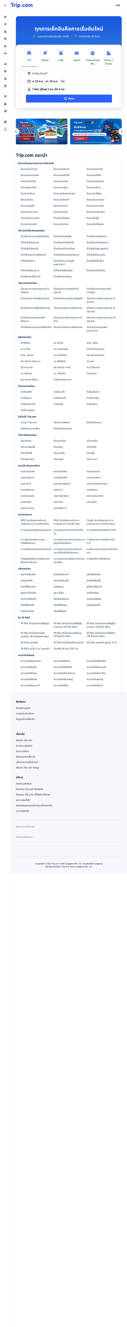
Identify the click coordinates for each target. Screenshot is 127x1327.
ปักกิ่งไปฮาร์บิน (27, 611)
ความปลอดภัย (22, 811)
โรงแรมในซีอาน (94, 187)
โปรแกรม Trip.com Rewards (29, 789)
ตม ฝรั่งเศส (26, 373)
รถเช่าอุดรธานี (93, 471)
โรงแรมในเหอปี (60, 212)
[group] (51, 36)
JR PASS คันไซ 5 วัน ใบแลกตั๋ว (35, 648)
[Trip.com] (22, 5)
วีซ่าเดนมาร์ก (27, 367)
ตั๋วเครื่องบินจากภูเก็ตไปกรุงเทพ (35, 308)
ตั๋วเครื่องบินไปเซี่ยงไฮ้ (64, 242)
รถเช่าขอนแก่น (27, 496)
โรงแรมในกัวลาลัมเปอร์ (64, 193)
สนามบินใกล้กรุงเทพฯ (31, 661)
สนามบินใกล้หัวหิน (29, 679)
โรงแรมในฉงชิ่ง (61, 181)
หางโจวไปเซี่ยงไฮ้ (28, 599)
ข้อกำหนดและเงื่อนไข (25, 756)
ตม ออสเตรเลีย (61, 349)
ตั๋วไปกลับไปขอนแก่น (96, 254)
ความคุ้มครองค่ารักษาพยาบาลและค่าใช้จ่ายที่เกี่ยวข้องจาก (68, 551)
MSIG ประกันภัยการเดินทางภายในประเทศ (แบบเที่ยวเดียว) (35, 522)
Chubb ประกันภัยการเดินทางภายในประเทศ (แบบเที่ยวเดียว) (101, 522)
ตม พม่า (90, 361)
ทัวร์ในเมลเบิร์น (28, 410)
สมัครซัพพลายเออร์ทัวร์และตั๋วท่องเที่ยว (34, 805)
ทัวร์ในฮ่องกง (93, 392)
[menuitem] (5, 17)
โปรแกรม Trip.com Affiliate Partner (33, 794)
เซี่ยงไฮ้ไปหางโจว (28, 586)
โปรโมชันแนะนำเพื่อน (30, 428)
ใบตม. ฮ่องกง (27, 355)
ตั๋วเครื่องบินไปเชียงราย (97, 242)
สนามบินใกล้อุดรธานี (30, 685)
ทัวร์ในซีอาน (92, 404)
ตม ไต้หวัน (58, 343)
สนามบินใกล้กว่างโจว (96, 673)
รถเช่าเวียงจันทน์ (61, 496)
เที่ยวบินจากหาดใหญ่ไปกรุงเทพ (35, 298)
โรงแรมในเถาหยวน (29, 212)
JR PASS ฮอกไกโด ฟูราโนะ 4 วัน (102, 642)
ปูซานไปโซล (59, 592)
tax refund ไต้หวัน (29, 379)
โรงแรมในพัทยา (28, 193)
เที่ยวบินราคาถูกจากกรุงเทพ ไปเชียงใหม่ (35, 290)
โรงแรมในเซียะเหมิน (96, 212)
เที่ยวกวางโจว (60, 440)
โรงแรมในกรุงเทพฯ (30, 175)
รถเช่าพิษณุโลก (61, 477)
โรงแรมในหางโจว (29, 187)
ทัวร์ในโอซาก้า (60, 398)
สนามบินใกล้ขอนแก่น (96, 667)
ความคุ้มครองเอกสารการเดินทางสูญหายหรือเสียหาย (69, 541)
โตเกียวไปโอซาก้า (61, 574)
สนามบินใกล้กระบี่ (95, 685)
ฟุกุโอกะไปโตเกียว (28, 592)
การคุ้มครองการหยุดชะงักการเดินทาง (102, 551)
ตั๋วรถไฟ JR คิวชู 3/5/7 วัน (66, 648)
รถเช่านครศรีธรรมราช (97, 483)
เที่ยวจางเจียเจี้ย (28, 447)
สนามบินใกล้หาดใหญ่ (63, 679)
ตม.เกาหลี (25, 349)
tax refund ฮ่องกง (96, 355)
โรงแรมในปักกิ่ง (94, 175)
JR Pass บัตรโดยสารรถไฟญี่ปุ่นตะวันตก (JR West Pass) (101, 625)
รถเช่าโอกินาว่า (60, 508)
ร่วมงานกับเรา (22, 751)
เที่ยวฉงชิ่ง (59, 459)
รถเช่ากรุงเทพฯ (28, 471)
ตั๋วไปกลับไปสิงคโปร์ (30, 248)
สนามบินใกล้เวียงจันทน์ (64, 673)
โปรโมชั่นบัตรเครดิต (63, 428)
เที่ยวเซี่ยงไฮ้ (26, 453)
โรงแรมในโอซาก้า (61, 199)
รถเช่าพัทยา (92, 489)
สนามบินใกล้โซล (61, 685)
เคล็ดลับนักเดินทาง (62, 379)
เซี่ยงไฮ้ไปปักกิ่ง (94, 574)
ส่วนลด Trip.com (29, 422)
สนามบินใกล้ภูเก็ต (29, 667)
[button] (5, 5)
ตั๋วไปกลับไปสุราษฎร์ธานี (97, 248)
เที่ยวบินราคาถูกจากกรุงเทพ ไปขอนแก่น (101, 310)
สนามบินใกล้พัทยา (62, 661)
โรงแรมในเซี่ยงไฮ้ (61, 175)
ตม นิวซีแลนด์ (93, 367)
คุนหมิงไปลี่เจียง (94, 599)
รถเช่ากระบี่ (26, 483)
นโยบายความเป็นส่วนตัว (27, 762)
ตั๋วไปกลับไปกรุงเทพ (30, 242)
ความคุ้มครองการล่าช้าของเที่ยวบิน (69, 532)
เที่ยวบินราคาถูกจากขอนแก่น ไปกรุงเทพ (101, 319)
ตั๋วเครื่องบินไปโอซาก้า (31, 276)
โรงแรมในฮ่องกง (61, 169)
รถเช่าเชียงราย (27, 489)
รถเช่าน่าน (58, 489)
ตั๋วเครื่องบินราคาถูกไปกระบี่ (33, 254)
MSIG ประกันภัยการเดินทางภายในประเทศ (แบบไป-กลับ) (67, 522)
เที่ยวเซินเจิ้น (59, 453)
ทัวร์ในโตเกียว (93, 398)
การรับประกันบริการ (25, 713)
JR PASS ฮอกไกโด (29, 642)
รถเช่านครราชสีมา (95, 496)
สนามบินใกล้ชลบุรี (95, 679)
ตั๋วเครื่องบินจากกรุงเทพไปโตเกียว (36, 327)
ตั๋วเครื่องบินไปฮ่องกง (97, 236)
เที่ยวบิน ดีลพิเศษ (62, 422)
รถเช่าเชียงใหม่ (60, 471)
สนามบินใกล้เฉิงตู (29, 673)
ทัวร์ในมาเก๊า (59, 392)
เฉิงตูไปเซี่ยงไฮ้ (93, 605)
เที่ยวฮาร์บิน (26, 440)
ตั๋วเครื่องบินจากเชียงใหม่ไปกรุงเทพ (66, 290)
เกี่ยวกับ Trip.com (24, 740)
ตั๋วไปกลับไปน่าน (28, 261)
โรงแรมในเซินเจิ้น (95, 169)
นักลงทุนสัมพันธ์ (24, 783)
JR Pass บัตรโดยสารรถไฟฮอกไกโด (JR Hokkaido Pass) (35, 635)
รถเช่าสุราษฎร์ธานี (62, 483)
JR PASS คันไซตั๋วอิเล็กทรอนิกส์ (68, 642)
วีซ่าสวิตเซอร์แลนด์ (95, 349)
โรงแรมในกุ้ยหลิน (62, 218)
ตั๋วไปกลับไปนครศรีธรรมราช (67, 254)
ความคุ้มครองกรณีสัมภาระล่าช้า (101, 530)
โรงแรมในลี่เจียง (94, 193)
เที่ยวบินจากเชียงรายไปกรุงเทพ (68, 327)
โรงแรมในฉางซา (61, 224)
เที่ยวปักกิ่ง (92, 447)
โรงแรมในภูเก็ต (28, 205)
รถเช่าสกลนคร (27, 477)
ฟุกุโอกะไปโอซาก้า (94, 586)
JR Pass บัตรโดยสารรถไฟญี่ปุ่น (35, 623)
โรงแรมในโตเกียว (29, 181)
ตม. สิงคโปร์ (59, 373)
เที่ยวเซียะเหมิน (27, 459)
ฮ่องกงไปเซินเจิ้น (61, 580)
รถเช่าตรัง (58, 502)
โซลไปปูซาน (59, 586)
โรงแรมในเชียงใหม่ (95, 181)
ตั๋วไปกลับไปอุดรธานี (30, 270)
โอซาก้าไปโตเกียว (28, 574)
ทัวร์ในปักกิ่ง (26, 392)
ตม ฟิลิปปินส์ (60, 361)
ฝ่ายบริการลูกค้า (23, 708)
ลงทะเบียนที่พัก (23, 800)
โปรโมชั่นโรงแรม (94, 422)
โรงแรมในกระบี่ (60, 205)
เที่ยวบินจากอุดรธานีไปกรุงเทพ (68, 308)
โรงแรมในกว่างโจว (29, 169)
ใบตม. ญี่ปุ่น (92, 343)
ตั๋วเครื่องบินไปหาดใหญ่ (64, 248)
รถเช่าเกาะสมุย (27, 508)
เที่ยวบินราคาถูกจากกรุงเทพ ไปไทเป (68, 319)
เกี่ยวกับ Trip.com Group (27, 767)
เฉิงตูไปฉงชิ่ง (27, 580)
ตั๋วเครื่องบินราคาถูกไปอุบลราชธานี (64, 263)
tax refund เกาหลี (62, 367)
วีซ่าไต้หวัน (25, 343)
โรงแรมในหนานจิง (95, 205)
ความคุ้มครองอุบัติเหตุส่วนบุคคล (36, 530)
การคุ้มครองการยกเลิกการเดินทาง (101, 541)
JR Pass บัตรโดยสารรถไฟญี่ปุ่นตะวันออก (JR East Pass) (68, 625)
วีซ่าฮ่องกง (92, 373)
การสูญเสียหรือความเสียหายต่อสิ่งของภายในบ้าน (35, 560)
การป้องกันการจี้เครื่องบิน (98, 558)
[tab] (29, 57)
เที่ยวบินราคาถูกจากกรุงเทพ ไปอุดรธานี (101, 300)
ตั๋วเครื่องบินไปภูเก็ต (63, 236)
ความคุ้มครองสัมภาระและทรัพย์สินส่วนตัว (33, 541)
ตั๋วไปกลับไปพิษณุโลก (63, 270)
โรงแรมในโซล (27, 199)
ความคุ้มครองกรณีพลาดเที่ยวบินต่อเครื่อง (69, 560)
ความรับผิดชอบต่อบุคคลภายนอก (36, 549)
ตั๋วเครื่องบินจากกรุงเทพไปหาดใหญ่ (99, 290)
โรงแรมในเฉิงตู (61, 187)
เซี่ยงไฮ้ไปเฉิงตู (60, 605)
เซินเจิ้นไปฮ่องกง (61, 599)
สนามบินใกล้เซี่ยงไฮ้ (63, 667)
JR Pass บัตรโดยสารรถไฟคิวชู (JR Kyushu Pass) (67, 634)
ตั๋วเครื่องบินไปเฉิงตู (63, 276)
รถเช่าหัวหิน (26, 502)
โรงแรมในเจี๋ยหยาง (95, 224)
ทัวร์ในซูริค (59, 404)
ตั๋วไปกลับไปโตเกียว (95, 261)
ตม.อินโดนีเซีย (60, 355)
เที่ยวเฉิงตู (58, 447)
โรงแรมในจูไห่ (93, 218)
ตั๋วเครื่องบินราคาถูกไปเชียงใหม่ (35, 236)
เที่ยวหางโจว (92, 440)
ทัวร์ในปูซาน (26, 398)
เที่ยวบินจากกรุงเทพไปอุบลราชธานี (97, 329)
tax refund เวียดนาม (31, 361)
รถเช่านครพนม (94, 477)
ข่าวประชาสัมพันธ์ (24, 745)
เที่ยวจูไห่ (90, 453)
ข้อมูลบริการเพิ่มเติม (25, 719)
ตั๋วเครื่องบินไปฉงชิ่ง (96, 270)
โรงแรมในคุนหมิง (29, 224)
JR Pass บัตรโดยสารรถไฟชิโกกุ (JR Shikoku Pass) (101, 634)
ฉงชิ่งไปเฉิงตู (93, 592)
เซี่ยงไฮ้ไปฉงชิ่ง (28, 605)
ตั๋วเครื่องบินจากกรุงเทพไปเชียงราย (33, 319)
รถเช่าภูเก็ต (92, 502)
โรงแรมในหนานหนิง (30, 218)
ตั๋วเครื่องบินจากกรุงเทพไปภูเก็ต (68, 298)
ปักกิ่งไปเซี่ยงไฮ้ (94, 580)
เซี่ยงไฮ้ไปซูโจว (60, 611)
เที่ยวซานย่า (92, 459)
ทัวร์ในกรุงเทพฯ (28, 404)
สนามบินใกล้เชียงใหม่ (96, 661)
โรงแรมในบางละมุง (96, 199)
